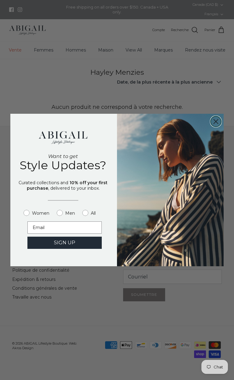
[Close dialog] (216, 121)
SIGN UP (64, 243)
